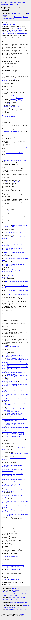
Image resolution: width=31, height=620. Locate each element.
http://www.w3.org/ (13, 353)
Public (19, 2)
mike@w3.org (21, 28)
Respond (23, 13)
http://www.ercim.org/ (14, 414)
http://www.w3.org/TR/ (12, 346)
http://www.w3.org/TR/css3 (11, 181)
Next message (18, 17)
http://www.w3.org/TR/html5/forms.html (14, 160)
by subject (10, 607)
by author (16, 607)
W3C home (4, 2)
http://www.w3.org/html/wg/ (15, 433)
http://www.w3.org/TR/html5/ (14, 153)
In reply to (11, 18)
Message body (16, 13)
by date (25, 605)
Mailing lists (12, 2)
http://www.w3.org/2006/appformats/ (13, 432)
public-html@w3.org (8, 33)
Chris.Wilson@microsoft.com (15, 32)
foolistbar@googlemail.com (12, 95)
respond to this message (17, 602)
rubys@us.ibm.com (17, 30)
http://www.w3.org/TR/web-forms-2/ (16, 147)
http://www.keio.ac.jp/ (14, 416)
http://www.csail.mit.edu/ (15, 413)
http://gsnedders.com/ (10, 210)
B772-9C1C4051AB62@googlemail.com (13, 116)
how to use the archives (12, 609)
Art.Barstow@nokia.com (10, 24)
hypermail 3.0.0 (23, 614)
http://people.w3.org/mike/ (11, 579)
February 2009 (14, 4)
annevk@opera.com (16, 99)
